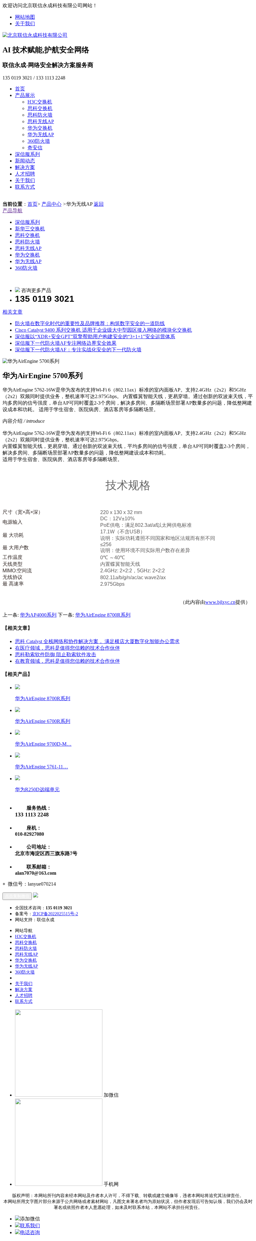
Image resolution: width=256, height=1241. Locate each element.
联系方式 (25, 187)
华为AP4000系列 (38, 615)
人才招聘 (25, 173)
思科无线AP (40, 121)
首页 (20, 88)
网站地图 (25, 17)
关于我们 (25, 23)
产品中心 (52, 204)
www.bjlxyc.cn (220, 602)
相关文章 (12, 312)
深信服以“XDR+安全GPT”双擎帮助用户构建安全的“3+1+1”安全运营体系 (95, 336)
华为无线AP (40, 134)
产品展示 (25, 95)
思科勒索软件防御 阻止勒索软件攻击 (55, 654)
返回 (99, 204)
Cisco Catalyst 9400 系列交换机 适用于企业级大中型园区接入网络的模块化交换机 (103, 330)
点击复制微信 (17, 896)
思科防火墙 (39, 115)
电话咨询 (30, 1232)
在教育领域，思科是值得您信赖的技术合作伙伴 (67, 661)
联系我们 (30, 1225)
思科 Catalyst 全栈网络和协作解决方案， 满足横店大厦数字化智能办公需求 (97, 641)
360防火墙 (38, 141)
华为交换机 (39, 128)
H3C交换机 (39, 101)
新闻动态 (25, 160)
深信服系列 (27, 154)
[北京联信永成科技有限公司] (34, 35)
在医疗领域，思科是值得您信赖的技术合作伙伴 (67, 648)
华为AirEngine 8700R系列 (102, 615)
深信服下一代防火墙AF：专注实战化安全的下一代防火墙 (78, 349)
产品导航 (12, 210)
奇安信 (34, 147)
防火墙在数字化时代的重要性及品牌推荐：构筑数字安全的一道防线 (90, 323)
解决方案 (25, 167)
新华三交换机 (30, 228)
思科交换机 (39, 108)
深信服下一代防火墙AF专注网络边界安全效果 (65, 343)
